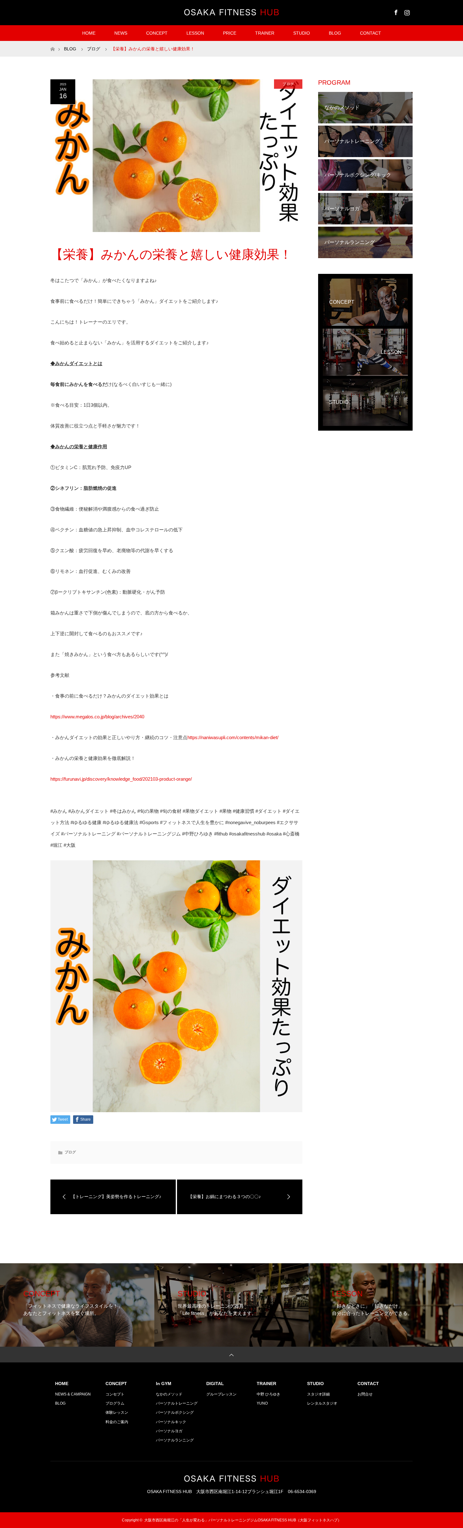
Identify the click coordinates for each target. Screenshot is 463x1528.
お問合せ (365, 1394)
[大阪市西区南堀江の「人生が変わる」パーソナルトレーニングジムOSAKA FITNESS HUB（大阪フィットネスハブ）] (231, 12)
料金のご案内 (117, 1422)
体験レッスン (117, 1412)
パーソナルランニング (175, 1440)
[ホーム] (52, 43)
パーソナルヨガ (169, 1431)
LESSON (195, 33)
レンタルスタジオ (322, 1403)
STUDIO (301, 33)
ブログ (288, 84)
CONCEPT (157, 33)
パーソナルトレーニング (176, 1403)
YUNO (262, 1403)
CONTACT (370, 33)
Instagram (406, 11)
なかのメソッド (169, 1394)
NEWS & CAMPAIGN (73, 1394)
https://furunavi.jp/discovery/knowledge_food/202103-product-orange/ (121, 779)
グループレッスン (221, 1394)
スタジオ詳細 (318, 1394)
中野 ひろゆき (268, 1394)
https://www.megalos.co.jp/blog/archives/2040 (97, 716)
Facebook (395, 11)
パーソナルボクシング (175, 1412)
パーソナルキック (171, 1422)
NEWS (120, 33)
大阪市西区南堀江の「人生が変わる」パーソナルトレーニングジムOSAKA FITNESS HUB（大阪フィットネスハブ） (242, 1520)
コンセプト (115, 1394)
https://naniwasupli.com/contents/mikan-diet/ (232, 737)
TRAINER (264, 33)
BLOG (335, 33)
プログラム (115, 1403)
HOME (88, 33)
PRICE (229, 33)
